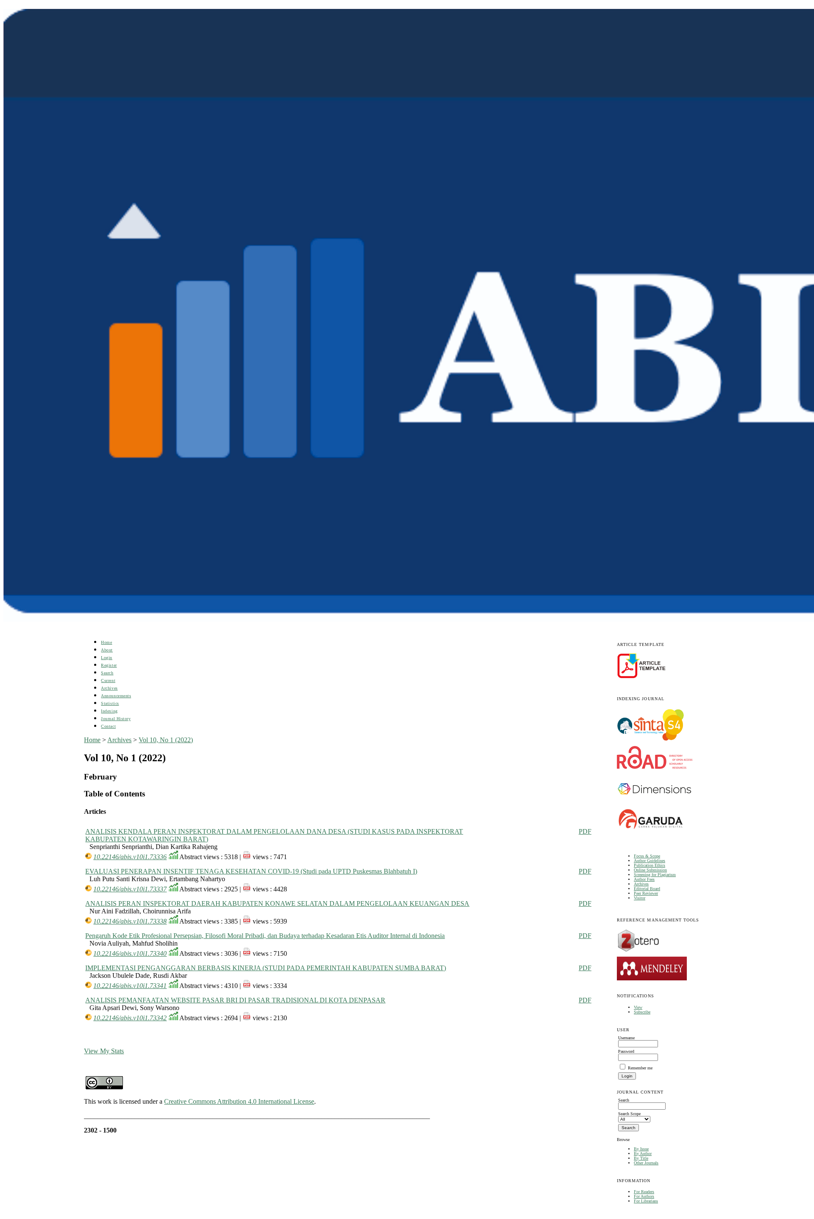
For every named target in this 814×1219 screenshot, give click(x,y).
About (107, 650)
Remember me (640, 1068)
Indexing (109, 711)
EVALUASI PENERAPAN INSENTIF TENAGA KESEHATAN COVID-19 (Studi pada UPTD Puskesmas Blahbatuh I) (251, 871)
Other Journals (646, 1163)
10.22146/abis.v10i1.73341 (130, 985)
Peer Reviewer (646, 893)
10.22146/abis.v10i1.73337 (130, 889)
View (638, 1007)
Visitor (639, 898)
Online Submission (650, 870)
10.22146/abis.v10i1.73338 (130, 921)
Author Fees (644, 879)
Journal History (116, 718)
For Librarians (646, 1201)
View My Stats (104, 1051)
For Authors (644, 1196)
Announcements (116, 695)
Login (106, 657)
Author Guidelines (649, 860)
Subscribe (642, 1012)
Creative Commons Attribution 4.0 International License (239, 1101)
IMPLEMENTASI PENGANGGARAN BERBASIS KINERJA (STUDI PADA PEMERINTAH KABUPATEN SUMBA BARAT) (265, 967)
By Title (641, 1158)
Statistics (110, 703)
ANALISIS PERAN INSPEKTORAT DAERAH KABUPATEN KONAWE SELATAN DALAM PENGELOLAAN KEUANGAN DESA (277, 903)
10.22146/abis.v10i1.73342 (130, 1017)
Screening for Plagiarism (655, 874)
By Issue (641, 1149)
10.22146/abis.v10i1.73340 (130, 953)
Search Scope (629, 1113)
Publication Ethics (649, 865)
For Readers (644, 1191)
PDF (585, 831)
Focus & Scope (647, 856)
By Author (643, 1153)
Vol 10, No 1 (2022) (166, 739)
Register (109, 665)
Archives (641, 884)
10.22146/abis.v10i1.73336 (130, 856)
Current (108, 680)
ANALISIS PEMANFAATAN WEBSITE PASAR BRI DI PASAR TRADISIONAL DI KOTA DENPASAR (235, 1000)
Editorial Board (647, 888)
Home (106, 642)
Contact (108, 726)
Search (107, 673)
